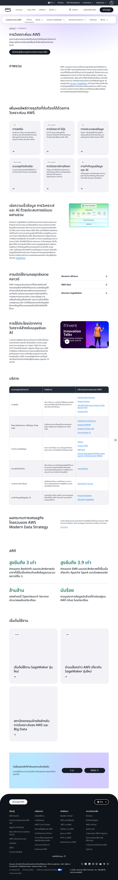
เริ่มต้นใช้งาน (39, 816)
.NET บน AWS (65, 824)
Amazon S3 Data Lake (86, 428)
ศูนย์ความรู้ (90, 829)
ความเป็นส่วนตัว (14, 870)
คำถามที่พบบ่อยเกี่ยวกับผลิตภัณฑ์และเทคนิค (44, 839)
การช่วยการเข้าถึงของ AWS (96, 844)
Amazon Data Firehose (86, 397)
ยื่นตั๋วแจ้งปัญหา (92, 820)
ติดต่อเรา (89, 816)
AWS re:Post (91, 824)
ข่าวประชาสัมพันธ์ (15, 852)
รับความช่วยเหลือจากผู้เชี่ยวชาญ (94, 839)
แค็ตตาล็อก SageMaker (86, 499)
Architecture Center (43, 833)
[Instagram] (93, 864)
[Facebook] (86, 864)
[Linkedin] (89, 864)
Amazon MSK (83, 411)
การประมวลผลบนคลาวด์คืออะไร (19, 821)
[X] (82, 864)
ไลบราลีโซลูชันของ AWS (44, 829)
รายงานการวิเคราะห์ (42, 844)
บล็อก (11, 847)
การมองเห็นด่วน (83, 468)
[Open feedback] (115, 440)
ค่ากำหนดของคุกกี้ (15, 873)
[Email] (108, 864)
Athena (80, 442)
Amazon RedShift (84, 425)
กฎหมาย (89, 849)
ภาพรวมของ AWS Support (96, 833)
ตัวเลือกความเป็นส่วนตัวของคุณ (46, 870)
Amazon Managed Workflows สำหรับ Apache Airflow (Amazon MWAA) (91, 454)
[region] (59, 445)
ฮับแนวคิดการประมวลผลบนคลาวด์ (19, 833)
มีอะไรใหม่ (12, 843)
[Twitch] (97, 864)
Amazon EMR (83, 446)
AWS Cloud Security (17, 839)
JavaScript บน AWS (68, 842)
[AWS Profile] (111, 3)
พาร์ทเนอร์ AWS (41, 849)
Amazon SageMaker (79, 83)
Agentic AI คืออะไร (16, 827)
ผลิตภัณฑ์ (12, 28)
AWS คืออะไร (14, 816)
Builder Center (66, 816)
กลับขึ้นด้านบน (57, 856)
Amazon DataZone (85, 495)
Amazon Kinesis (84, 401)
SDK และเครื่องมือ (67, 820)
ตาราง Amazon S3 (84, 432)
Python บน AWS (67, 829)
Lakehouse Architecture (87, 421)
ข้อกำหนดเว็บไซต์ (28, 870)
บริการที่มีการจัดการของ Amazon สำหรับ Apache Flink (91, 406)
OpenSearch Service (85, 483)
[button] (31, 10)
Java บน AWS (65, 833)
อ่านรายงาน (64, 527)
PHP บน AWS (65, 837)
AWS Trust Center (42, 824)
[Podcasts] (104, 864)
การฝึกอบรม (39, 820)
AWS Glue (81, 449)
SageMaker (21, 258)
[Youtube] (100, 864)
